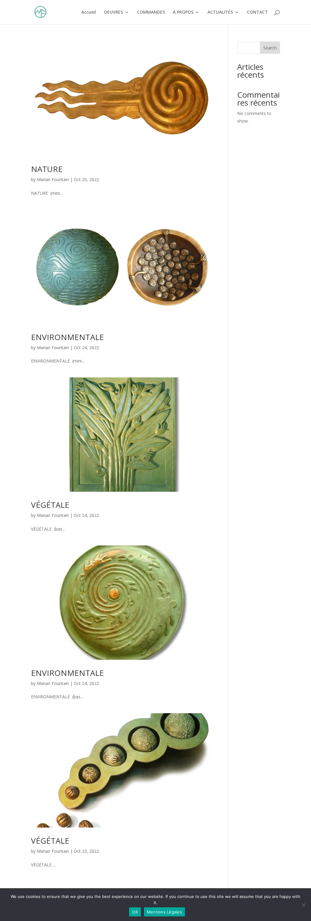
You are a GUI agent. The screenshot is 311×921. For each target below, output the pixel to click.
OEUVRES (113, 12)
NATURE (47, 169)
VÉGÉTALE (50, 504)
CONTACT (257, 12)
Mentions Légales (164, 911)
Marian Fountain (53, 179)
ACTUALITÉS (220, 12)
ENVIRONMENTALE (67, 337)
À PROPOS (183, 12)
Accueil (88, 12)
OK (135, 911)
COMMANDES (151, 12)
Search (270, 48)
